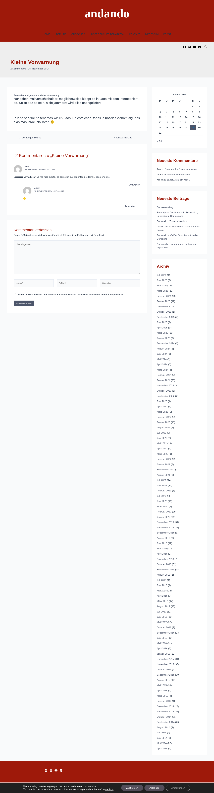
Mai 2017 (162, 622)
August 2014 (163, 727)
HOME (46, 34)
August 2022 (163, 427)
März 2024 (162, 369)
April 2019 (162, 553)
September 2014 (166, 722)
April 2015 (162, 690)
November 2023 (165, 385)
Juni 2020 (162, 501)
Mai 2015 (162, 685)
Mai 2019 (162, 548)
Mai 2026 (162, 285)
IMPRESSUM (152, 34)
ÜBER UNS (60, 34)
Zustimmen (132, 787)
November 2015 (165, 664)
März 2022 (162, 454)
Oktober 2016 (164, 627)
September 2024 (166, 343)
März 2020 (162, 506)
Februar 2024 (164, 375)
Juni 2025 (162, 322)
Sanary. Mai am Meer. (178, 174)
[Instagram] (189, 46)
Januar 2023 (163, 422)
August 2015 (163, 680)
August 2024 (163, 348)
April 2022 (162, 448)
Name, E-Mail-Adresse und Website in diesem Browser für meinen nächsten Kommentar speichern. (70, 294)
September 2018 (166, 569)
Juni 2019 (162, 543)
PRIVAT (167, 34)
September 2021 (166, 469)
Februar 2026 (164, 296)
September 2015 (166, 674)
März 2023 (162, 411)
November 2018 (165, 559)
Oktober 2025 (164, 311)
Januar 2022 (163, 464)
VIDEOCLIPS (78, 34)
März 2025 (162, 332)
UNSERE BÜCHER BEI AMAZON (107, 34)
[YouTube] (194, 46)
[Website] (120, 284)
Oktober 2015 (164, 669)
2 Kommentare (18, 68)
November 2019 (165, 527)
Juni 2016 (162, 638)
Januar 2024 (163, 380)
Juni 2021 (162, 485)
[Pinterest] (199, 46)
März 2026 (162, 290)
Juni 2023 (162, 401)
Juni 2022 (162, 438)
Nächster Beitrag (124, 137)
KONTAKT (134, 34)
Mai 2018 (162, 590)
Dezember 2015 (165, 659)
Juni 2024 (162, 354)
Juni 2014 (162, 738)
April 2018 (162, 595)
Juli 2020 (161, 496)
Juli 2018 (161, 580)
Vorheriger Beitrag (30, 137)
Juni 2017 (162, 616)
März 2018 (162, 601)
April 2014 (162, 748)
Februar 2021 (164, 490)
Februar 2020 (164, 511)
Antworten (134, 184)
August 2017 (163, 606)
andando (107, 13)
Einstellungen (178, 787)
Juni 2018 (162, 585)
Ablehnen (154, 787)
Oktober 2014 (164, 717)
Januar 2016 (163, 653)
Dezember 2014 (165, 706)
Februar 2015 (164, 701)
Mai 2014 (162, 743)
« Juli (159, 141)
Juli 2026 (161, 275)
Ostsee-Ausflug (165, 207)
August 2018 (163, 574)
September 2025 (166, 317)
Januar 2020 (163, 517)
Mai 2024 (162, 359)
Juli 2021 (161, 480)
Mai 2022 (162, 443)
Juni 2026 (162, 280)
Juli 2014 (161, 732)
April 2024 (162, 364)
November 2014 (165, 711)
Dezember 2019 (165, 522)
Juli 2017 (161, 611)
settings (109, 789)
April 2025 (162, 327)
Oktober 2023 (164, 390)
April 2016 (162, 648)
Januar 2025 (163, 338)
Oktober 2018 (164, 564)
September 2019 (166, 532)
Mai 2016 (162, 643)
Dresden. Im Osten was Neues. (181, 169)
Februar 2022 (164, 459)
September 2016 (166, 632)
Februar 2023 (164, 417)
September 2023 (166, 396)
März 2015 (162, 695)
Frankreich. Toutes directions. (172, 221)
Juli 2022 (161, 432)
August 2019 (163, 538)
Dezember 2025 (165, 306)
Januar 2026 (163, 301)
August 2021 (163, 475)
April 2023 (162, 406)
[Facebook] (184, 46)
